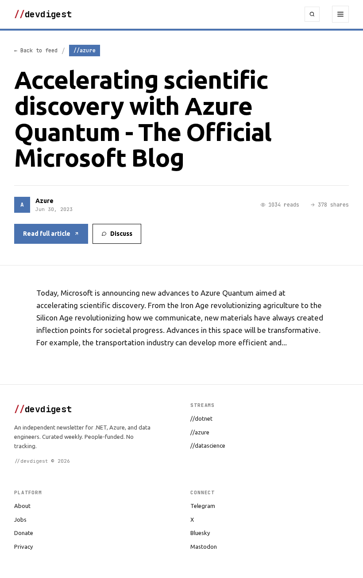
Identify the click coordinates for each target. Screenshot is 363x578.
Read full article (46, 233)
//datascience (207, 445)
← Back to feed (36, 50)
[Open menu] (340, 14)
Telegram (202, 506)
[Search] (312, 14)
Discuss (121, 233)
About (22, 506)
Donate (23, 533)
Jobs (20, 519)
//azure (199, 432)
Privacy (23, 546)
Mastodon (203, 546)
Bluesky (200, 533)
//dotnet (201, 418)
